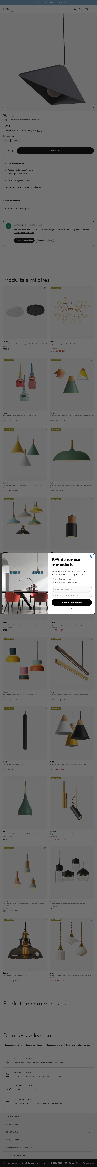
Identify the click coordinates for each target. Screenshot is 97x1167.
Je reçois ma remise (71, 602)
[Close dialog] (92, 556)
